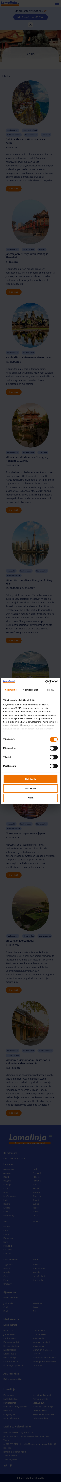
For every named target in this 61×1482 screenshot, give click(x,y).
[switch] (54, 748)
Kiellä (30, 797)
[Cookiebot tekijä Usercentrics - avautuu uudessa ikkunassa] (45, 682)
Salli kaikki (30, 779)
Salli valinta (30, 788)
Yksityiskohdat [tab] (30, 690)
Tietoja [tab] (50, 690)
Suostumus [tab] (11, 690)
